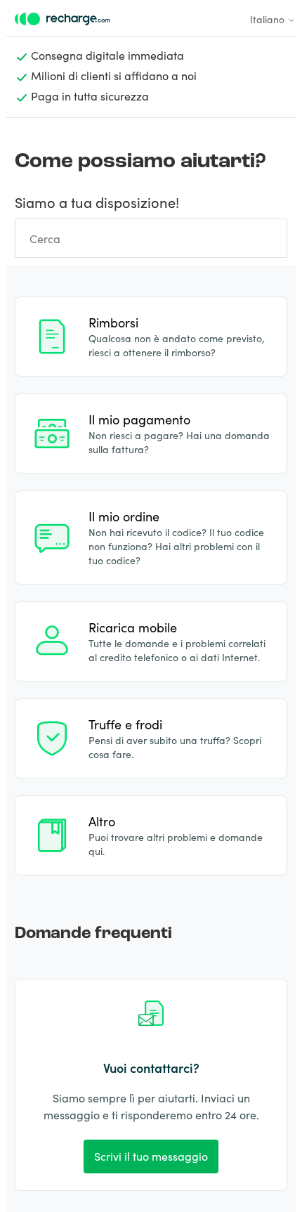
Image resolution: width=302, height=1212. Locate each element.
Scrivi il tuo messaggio (151, 1156)
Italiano (268, 19)
